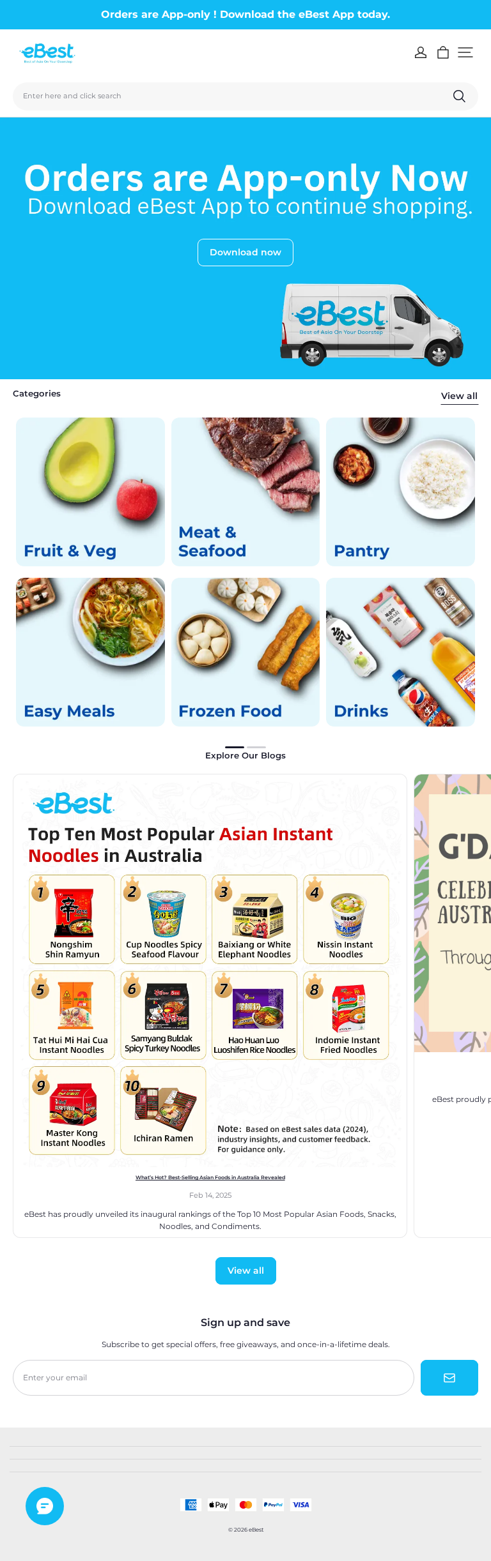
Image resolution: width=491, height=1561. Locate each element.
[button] (465, 52)
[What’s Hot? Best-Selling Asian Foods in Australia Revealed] (210, 970)
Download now (245, 252)
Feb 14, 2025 (210, 1195)
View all (459, 396)
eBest (256, 1530)
